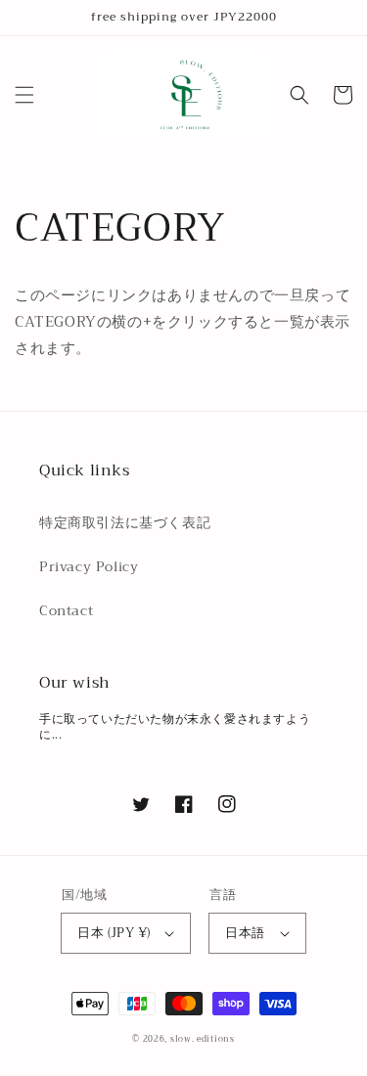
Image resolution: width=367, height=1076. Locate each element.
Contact (66, 610)
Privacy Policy (88, 566)
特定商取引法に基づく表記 (124, 522)
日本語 (244, 932)
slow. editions (202, 1039)
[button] (24, 94)
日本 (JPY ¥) (113, 932)
